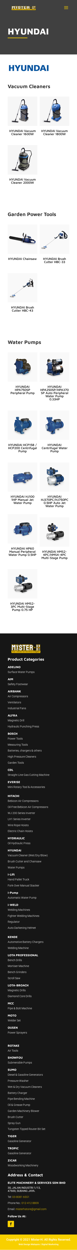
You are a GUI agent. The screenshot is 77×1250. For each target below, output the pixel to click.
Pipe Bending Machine (21, 1098)
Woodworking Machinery (23, 1165)
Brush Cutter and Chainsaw (24, 861)
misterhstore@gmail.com (31, 1209)
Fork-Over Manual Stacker (23, 885)
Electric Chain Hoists (20, 831)
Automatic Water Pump (22, 897)
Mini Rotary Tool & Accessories (26, 787)
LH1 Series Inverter (19, 819)
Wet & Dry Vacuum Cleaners (25, 1086)
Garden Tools (16, 762)
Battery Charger (17, 1092)
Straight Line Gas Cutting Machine (28, 774)
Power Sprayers (17, 1032)
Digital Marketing (49, 1244)
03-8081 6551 (20, 1196)
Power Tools (15, 738)
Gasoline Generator (19, 1141)
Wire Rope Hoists (18, 825)
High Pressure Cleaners (22, 756)
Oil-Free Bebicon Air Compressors (28, 807)
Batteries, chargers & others (25, 750)
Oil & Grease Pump (19, 1104)
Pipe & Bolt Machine (20, 1008)
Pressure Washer (18, 1080)
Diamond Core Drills (20, 996)
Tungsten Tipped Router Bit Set (26, 1129)
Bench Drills (15, 960)
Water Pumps (16, 867)
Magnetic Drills (17, 990)
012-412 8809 (30, 1203)
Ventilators (14, 702)
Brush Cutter (15, 1117)
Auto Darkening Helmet (22, 927)
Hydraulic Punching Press (23, 726)
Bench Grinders (17, 972)
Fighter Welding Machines (23, 915)
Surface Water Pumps (21, 672)
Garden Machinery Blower (23, 1111)
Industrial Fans (17, 708)
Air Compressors (18, 696)
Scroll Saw (14, 978)
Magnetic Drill (16, 720)
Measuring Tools (18, 744)
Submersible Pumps (20, 1062)
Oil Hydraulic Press (19, 843)
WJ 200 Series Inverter (21, 813)
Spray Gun (14, 1123)
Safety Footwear (18, 684)
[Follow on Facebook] (11, 1224)
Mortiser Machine (18, 966)
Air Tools (13, 1050)
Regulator (14, 921)
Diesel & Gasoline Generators (25, 1074)
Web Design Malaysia (29, 1244)
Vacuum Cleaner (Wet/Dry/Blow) (28, 855)
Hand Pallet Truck (18, 879)
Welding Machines (19, 909)
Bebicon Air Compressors (23, 800)
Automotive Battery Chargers (25, 941)
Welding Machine (18, 948)
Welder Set (14, 1020)
